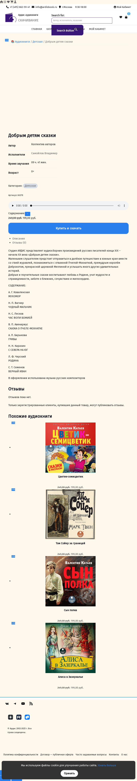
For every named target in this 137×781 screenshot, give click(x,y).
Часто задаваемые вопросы (91, 754)
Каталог (51, 29)
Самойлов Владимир (44, 153)
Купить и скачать (68, 228)
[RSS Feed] (31, 704)
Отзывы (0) (19, 242)
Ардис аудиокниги (28, 15)
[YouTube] (23, 704)
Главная (36, 29)
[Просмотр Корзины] (126, 17)
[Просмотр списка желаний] (120, 17)
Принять (69, 773)
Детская (38, 41)
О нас (64, 29)
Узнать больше (107, 765)
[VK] (7, 705)
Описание (18, 238)
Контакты (78, 29)
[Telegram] (15, 704)
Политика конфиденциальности (20, 754)
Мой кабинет (124, 7)
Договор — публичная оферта (56, 754)
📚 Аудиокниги (20, 41)
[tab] (70, 239)
